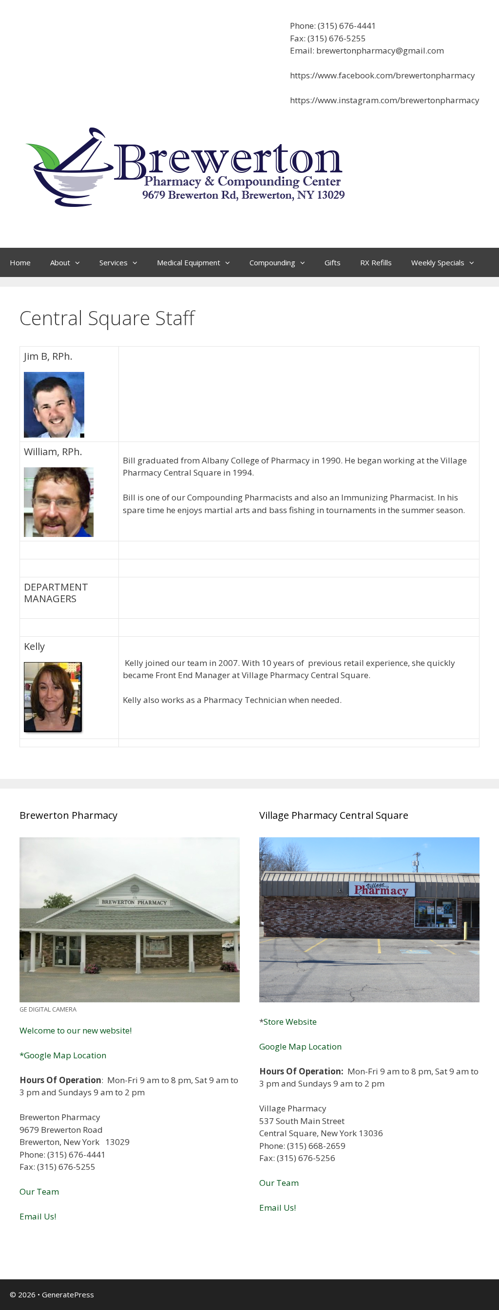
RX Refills (376, 262)
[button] (80, 262)
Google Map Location (300, 1046)
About (60, 262)
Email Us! (37, 1216)
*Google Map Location (62, 1055)
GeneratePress (68, 1294)
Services (113, 262)
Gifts (333, 262)
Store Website (290, 1021)
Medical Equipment (188, 262)
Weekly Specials (437, 262)
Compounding (272, 262)
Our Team (39, 1191)
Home (20, 262)
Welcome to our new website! (75, 1030)
